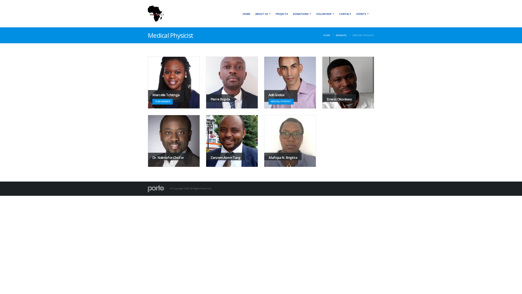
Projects (282, 14)
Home (246, 14)
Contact (345, 14)
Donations (301, 14)
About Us (261, 14)
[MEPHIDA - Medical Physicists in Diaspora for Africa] (156, 14)
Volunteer (323, 14)
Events (361, 14)
